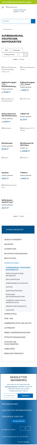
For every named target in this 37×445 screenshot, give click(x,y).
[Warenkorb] (24, 15)
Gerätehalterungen (14, 291)
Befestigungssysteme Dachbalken (15, 274)
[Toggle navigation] (3, 6)
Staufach (5, 173)
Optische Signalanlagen (14, 337)
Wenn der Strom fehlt (14, 353)
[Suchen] (33, 21)
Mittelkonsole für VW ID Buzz (27, 144)
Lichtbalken (9, 328)
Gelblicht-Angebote (13, 239)
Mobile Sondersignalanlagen (17, 332)
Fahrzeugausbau (11, 263)
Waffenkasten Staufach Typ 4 (7, 201)
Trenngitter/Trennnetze (16, 306)
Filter (6, 50)
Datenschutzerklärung (11, 386)
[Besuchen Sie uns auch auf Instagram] (28, 428)
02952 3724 (18, 11)
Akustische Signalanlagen (15, 253)
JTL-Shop (26, 442)
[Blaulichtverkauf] (11, 7)
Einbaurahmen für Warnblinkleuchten (9, 115)
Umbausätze (9, 349)
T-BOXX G (23, 173)
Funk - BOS (8, 318)
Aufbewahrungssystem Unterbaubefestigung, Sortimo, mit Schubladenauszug (9, 84)
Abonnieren (25, 395)
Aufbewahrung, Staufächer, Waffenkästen (18, 269)
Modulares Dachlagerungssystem (15, 295)
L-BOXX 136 (24, 114)
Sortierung (16, 50)
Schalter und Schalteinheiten (11, 343)
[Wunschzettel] (20, 15)
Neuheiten (8, 244)
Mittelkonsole (7, 143)
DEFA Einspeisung (13, 279)
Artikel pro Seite (9, 54)
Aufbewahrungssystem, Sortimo (27, 83)
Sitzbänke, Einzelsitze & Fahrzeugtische (15, 301)
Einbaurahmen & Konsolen (17, 283)
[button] (17, 15)
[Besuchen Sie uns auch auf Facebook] (22, 428)
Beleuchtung (10, 258)
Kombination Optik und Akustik (17, 323)
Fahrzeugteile (10, 314)
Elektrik (9, 287)
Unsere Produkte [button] (14, 230)
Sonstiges (10, 310)
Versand (25, 436)
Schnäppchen (10, 249)
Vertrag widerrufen (19, 421)
